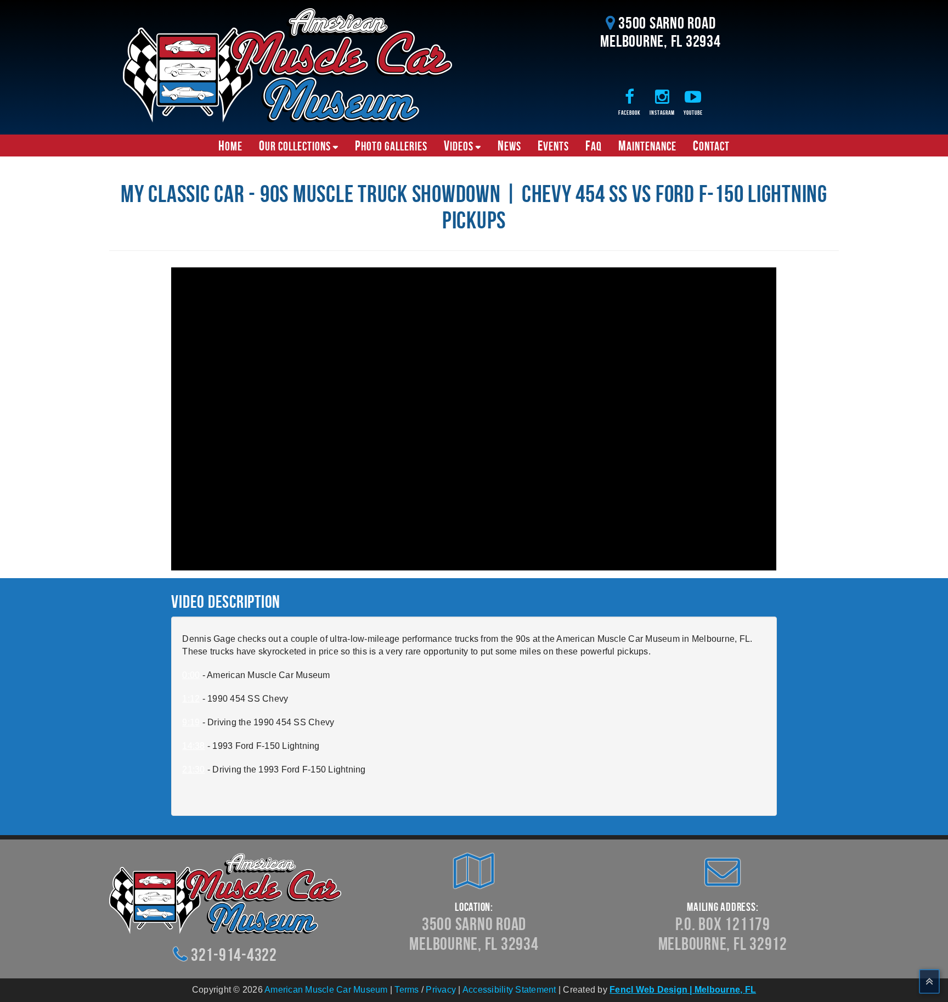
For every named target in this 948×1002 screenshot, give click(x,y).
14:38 (193, 746)
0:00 (191, 675)
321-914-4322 (234, 954)
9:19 (191, 722)
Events (553, 145)
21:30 (193, 769)
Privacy (441, 989)
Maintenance (647, 145)
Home (230, 145)
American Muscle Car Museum (326, 989)
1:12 (191, 698)
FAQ (593, 145)
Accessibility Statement (509, 989)
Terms (406, 989)
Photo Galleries (391, 145)
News (509, 145)
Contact (711, 145)
